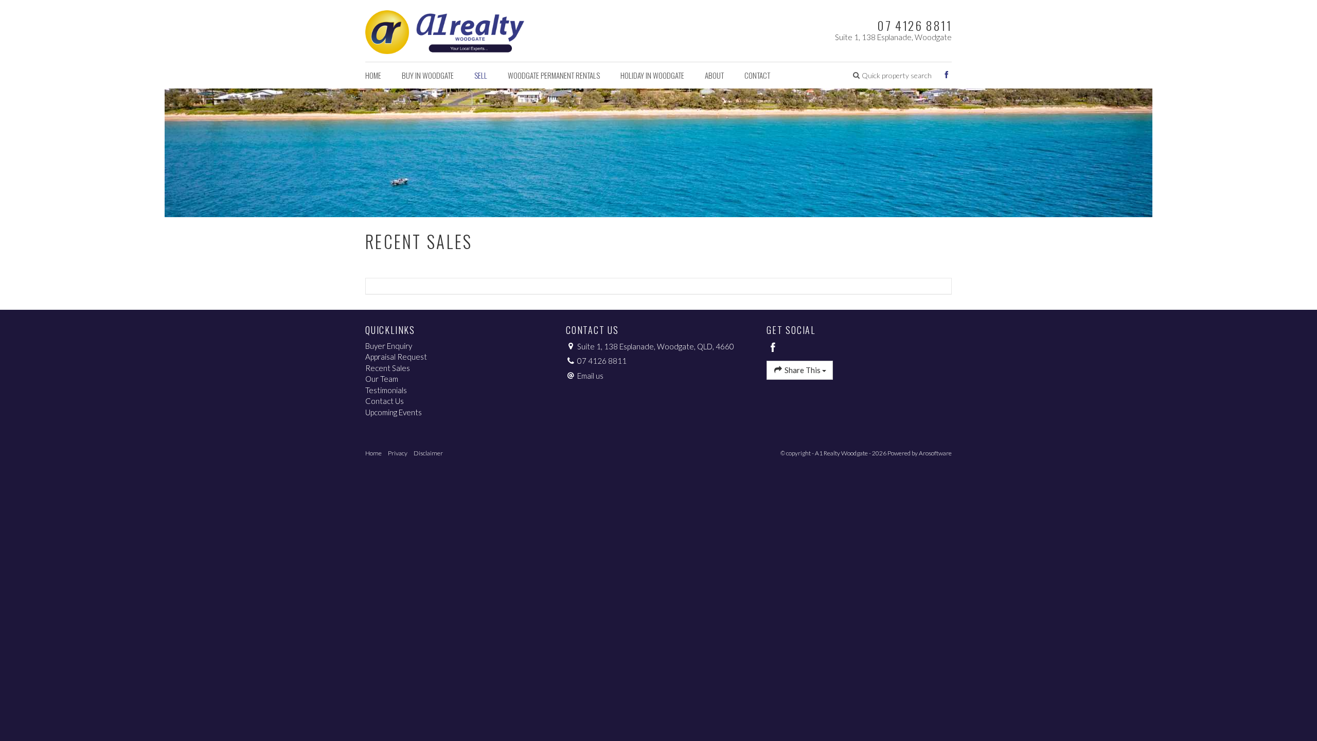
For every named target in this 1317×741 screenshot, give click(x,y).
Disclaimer (428, 453)
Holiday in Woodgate (652, 75)
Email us (590, 375)
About (714, 75)
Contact (757, 75)
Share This (802, 370)
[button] (892, 75)
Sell (480, 75)
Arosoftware (935, 453)
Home (373, 75)
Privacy (397, 453)
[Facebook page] (947, 75)
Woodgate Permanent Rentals (554, 75)
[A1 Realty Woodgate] (444, 29)
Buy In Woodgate (428, 75)
